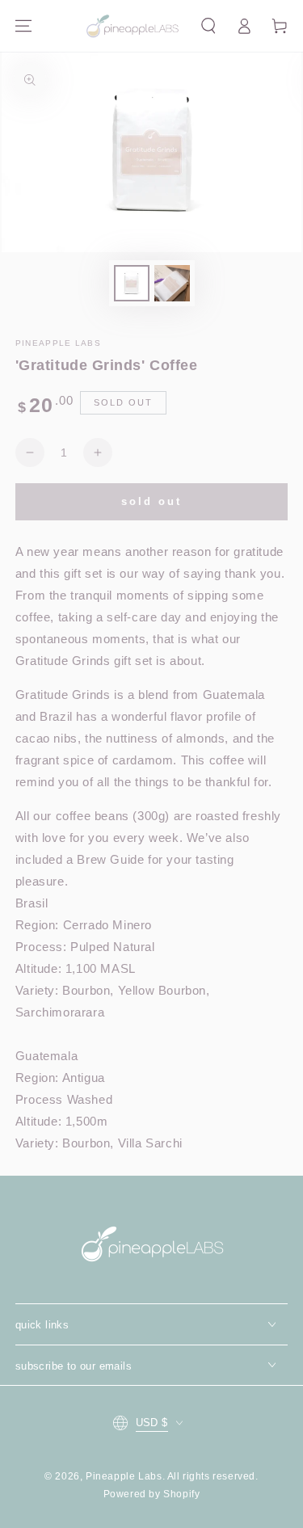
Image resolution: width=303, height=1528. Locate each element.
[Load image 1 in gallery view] (131, 283)
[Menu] (23, 26)
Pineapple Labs (124, 1476)
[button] (208, 26)
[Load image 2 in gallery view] (172, 283)
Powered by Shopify (151, 1494)
